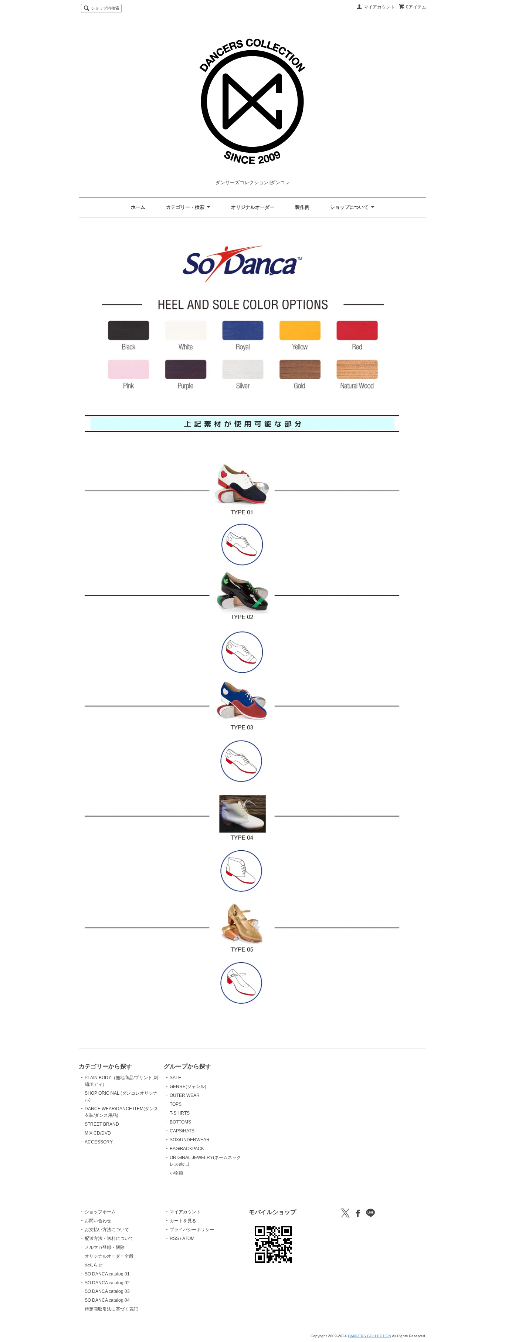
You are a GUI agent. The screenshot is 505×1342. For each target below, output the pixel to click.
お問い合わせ (98, 1220)
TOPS (176, 1104)
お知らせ (93, 1265)
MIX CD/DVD (98, 1133)
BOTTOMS (180, 1122)
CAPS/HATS (182, 1130)
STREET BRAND (102, 1124)
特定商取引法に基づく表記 (111, 1309)
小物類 (176, 1173)
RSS (174, 1238)
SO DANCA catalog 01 (107, 1274)
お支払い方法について (107, 1229)
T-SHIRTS (180, 1113)
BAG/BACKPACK (187, 1148)
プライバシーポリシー (192, 1229)
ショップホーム (100, 1211)
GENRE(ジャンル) (188, 1086)
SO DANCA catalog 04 (107, 1300)
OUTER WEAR (185, 1095)
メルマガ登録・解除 (105, 1247)
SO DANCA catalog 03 (107, 1291)
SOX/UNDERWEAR (190, 1139)
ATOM (188, 1238)
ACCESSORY (99, 1142)
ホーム (138, 207)
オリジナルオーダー (252, 207)
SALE (175, 1077)
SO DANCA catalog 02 (107, 1282)
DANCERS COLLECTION (369, 1336)
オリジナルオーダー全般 (109, 1256)
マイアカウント (379, 7)
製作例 (302, 207)
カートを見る (183, 1220)
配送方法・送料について (109, 1238)
